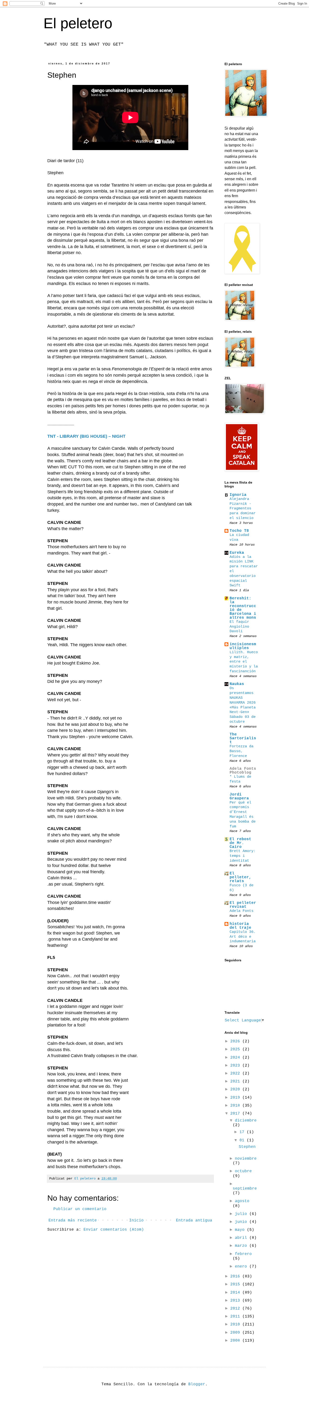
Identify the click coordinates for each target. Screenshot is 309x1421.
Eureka (237, 553)
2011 (236, 1316)
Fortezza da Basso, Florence (241, 751)
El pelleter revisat (243, 905)
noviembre (246, 1159)
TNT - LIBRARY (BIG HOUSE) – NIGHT (86, 436)
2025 (236, 1049)
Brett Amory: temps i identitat (243, 856)
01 (243, 1140)
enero (242, 1266)
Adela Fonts (241, 911)
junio (242, 1222)
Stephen (247, 1147)
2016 (236, 1276)
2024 (236, 1057)
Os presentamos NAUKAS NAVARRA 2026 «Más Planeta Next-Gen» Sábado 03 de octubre (243, 705)
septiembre (245, 1188)
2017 (236, 1113)
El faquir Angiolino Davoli (239, 627)
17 (243, 1132)
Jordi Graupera (239, 796)
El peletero (77, 23)
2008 (236, 1340)
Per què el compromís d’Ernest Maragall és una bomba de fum (243, 814)
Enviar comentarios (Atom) (114, 1229)
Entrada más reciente (73, 1220)
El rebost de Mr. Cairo (240, 843)
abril (242, 1238)
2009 (236, 1333)
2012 (236, 1308)
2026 (236, 1041)
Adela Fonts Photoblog (243, 771)
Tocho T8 (239, 531)
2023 (236, 1065)
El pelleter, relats (240, 877)
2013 (236, 1300)
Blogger (196, 1384)
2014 (236, 1292)
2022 (236, 1073)
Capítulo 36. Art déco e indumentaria (243, 937)
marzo (242, 1246)
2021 (236, 1081)
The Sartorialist (243, 738)
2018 (236, 1105)
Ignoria (238, 495)
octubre (243, 1171)
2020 (236, 1089)
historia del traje (240, 926)
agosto (242, 1201)
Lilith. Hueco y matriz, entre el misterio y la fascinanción (244, 661)
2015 (236, 1284)
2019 (236, 1097)
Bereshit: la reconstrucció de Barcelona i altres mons (243, 608)
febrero (243, 1254)
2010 (236, 1324)
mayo (241, 1230)
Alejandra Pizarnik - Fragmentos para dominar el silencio (243, 508)
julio (242, 1214)
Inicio (136, 1220)
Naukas (237, 684)
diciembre (246, 1120)
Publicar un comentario (79, 1209)
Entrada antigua (194, 1220)
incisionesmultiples (243, 646)
